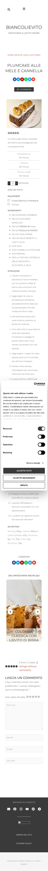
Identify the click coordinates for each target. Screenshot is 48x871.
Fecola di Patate (28, 230)
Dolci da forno (32, 55)
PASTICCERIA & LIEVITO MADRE (24, 33)
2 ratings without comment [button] (28, 666)
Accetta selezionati (24, 478)
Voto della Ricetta (15, 697)
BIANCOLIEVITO (24, 27)
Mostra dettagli (33, 463)
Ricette (18, 55)
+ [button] (16, 183)
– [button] (9, 183)
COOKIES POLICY (24, 843)
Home (10, 55)
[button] (9, 9)
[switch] (41, 436)
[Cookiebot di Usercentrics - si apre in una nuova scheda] (34, 384)
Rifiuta (24, 485)
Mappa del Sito (24, 835)
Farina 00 (24, 226)
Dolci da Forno (15, 189)
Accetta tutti (24, 471)
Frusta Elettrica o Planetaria (25, 200)
